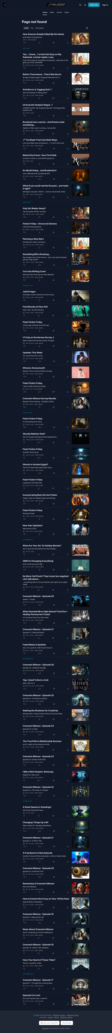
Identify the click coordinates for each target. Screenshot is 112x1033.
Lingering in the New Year (32, 483)
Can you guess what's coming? (34, 211)
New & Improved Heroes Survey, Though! (38, 340)
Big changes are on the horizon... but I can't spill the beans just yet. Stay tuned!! (45, 258)
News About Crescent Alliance (38, 929)
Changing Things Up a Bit (35, 822)
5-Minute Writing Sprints (32, 227)
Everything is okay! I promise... (34, 242)
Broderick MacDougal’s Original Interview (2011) (41, 77)
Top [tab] (32, 28)
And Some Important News (33, 810)
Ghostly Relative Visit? (34, 434)
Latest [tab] (26, 28)
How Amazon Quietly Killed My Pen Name (43, 34)
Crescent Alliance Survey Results (39, 398)
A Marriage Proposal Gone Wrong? (36, 325)
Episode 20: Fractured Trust (33, 871)
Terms (56, 1017)
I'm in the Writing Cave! (34, 271)
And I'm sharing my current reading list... (38, 932)
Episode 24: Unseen (30, 729)
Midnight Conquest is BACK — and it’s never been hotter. (44, 192)
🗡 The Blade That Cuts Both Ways (40, 140)
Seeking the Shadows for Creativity (40, 710)
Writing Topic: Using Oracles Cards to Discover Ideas (42, 713)
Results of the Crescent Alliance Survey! (37, 371)
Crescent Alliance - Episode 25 (38, 695)
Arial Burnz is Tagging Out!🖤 (37, 89)
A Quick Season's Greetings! (37, 807)
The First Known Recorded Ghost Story (37, 467)
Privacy (50, 1017)
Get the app (66, 1023)
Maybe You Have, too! (31, 775)
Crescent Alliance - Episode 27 (38, 629)
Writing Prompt (28, 513)
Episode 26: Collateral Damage (34, 668)
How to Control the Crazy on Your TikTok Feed (46, 899)
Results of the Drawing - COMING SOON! (38, 401)
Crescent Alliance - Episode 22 (38, 787)
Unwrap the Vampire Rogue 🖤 (38, 105)
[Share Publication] (85, 5)
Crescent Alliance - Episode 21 (38, 837)
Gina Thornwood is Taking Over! (35, 92)
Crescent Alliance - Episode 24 (38, 726)
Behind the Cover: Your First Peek (39, 155)
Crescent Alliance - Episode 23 (38, 756)
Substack (45, 1028)
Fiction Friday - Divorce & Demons (40, 223)
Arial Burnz (32, 40)
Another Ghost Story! (31, 452)
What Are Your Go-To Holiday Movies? (42, 545)
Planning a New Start (33, 239)
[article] (56, 38)
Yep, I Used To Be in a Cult (35, 680)
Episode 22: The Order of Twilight (35, 790)
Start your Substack (50, 1023)
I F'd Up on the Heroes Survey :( (38, 337)
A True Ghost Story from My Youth (36, 617)
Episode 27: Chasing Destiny (33, 632)
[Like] (24, 133)
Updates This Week (32, 352)
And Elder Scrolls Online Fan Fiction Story (38, 294)
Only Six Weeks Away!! (34, 208)
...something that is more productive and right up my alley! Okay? (45, 583)
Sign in (105, 5)
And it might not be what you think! (36, 744)
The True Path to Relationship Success (42, 741)
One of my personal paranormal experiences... (40, 437)
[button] (44, 12)
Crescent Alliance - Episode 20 (38, 868)
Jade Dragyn (29, 291)
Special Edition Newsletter (32, 902)
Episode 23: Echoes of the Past (34, 759)
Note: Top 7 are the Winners (33, 310)
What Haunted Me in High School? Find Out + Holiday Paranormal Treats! (45, 613)
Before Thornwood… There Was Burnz (42, 74)
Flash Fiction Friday (32, 322)
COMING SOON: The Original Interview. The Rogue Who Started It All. (44, 109)
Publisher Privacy (59, 1015)
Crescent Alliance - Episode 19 (38, 914)
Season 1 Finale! (29, 599)
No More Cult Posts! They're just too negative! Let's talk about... (46, 577)
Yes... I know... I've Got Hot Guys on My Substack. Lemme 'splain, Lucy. (42, 55)
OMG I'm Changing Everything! (38, 561)
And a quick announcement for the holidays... (40, 549)
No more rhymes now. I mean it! (35, 998)
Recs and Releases (29, 886)
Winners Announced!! (34, 368)
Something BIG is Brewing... (37, 254)
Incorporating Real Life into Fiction (40, 495)
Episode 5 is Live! (31, 995)
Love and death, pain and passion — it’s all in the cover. (43, 143)
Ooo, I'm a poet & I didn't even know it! (37, 648)
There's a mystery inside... (32, 963)
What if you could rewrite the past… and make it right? (45, 187)
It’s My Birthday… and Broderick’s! (40, 170)
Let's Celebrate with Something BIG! (36, 173)
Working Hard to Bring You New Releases (38, 274)
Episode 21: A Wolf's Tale (32, 841)
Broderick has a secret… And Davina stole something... (43, 123)
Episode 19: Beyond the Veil (33, 917)
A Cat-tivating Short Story (32, 422)
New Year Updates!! (33, 525)
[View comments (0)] (39, 42)
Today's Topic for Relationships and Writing (39, 498)
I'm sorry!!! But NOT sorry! (33, 356)
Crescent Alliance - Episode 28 (38, 596)
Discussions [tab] (39, 28)
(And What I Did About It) (32, 37)
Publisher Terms (73, 1015)
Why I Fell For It (29, 683)
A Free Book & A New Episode (37, 853)
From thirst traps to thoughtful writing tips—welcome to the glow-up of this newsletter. (45, 61)
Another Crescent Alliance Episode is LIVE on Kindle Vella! (44, 856)
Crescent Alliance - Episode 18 (38, 944)
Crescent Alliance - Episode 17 (38, 980)
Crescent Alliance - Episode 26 (38, 664)
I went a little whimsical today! (34, 386)
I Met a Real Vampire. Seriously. (38, 771)
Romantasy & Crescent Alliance (38, 883)
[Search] (80, 5)
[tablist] (34, 28)
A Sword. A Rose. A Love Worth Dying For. (38, 158)
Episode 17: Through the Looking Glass (37, 983)
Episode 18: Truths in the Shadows (36, 948)
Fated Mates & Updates (34, 644)
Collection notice (66, 1017)
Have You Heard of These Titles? (39, 960)
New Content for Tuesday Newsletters (37, 825)
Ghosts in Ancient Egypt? (35, 464)
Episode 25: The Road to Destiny (35, 698)
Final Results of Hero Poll (35, 307)
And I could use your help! (33, 564)
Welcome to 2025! (30, 528)
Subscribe (94, 5)
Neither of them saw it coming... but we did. (39, 128)
